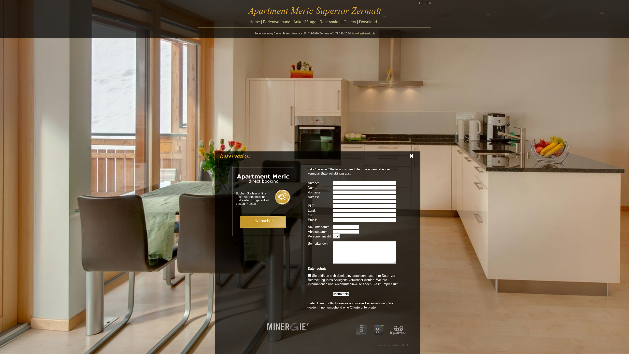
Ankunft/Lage (304, 22)
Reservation (330, 22)
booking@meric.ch (363, 33)
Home (254, 22)
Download (368, 22)
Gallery (349, 22)
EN (429, 3)
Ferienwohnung (276, 22)
